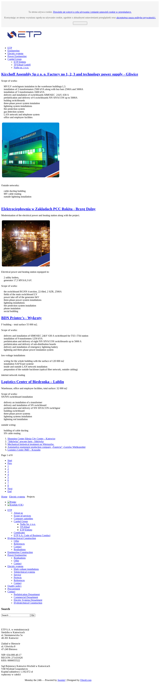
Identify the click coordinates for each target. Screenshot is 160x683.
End (10, 491)
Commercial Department (26, 597)
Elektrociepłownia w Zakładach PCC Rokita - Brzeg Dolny (48, 209)
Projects (18, 577)
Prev (10, 463)
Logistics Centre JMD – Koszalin (24, 450)
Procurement (14, 588)
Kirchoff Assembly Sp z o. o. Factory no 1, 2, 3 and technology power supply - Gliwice (69, 74)
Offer (16, 541)
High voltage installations (26, 569)
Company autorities (23, 518)
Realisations (20, 549)
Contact (17, 546)
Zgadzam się (80, 23)
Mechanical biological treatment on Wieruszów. (31, 444)
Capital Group (15, 59)
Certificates (19, 532)
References (19, 543)
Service (17, 574)
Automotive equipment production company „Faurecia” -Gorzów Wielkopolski (46, 447)
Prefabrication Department (27, 594)
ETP (10, 48)
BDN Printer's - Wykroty (21, 318)
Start (10, 460)
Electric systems (15, 53)
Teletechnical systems (24, 572)
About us (18, 513)
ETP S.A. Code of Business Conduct (32, 535)
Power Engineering (17, 56)
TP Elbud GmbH (22, 64)
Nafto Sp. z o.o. (28, 524)
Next (10, 488)
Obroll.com (85, 680)
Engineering (14, 50)
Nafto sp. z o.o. (21, 67)
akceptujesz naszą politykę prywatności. (136, 17)
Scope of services (22, 515)
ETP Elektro (20, 62)
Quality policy (15, 586)
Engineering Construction (20, 552)
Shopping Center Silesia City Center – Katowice (31, 438)
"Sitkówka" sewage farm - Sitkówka (26, 441)
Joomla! (61, 680)
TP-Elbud (25, 527)
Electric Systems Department (28, 600)
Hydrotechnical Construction (22, 538)
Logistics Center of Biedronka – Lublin (32, 382)
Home (4, 496)
